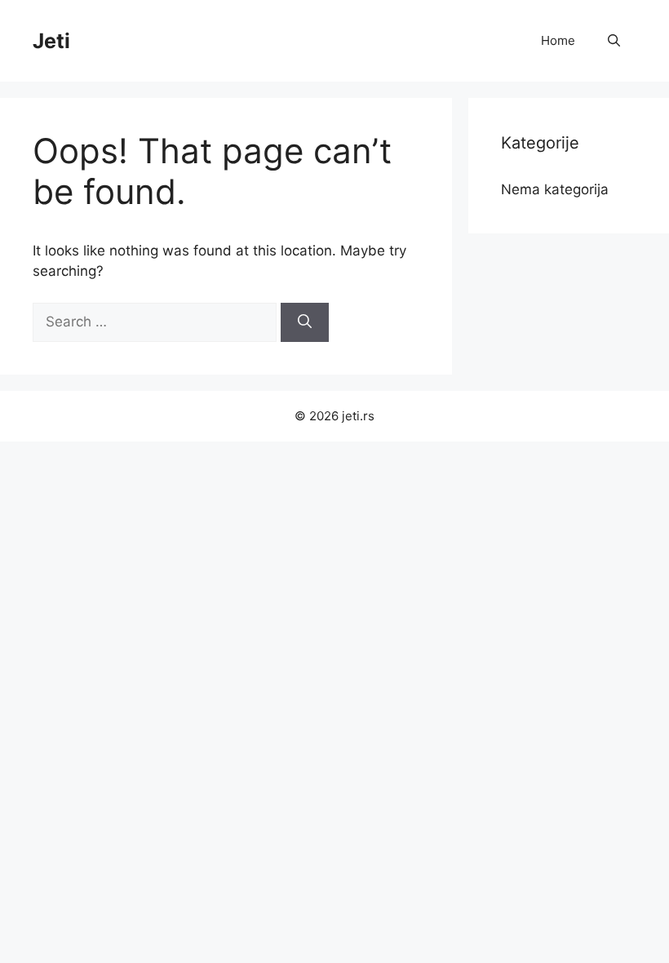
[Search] (305, 322)
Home (558, 40)
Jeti (51, 41)
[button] (613, 40)
